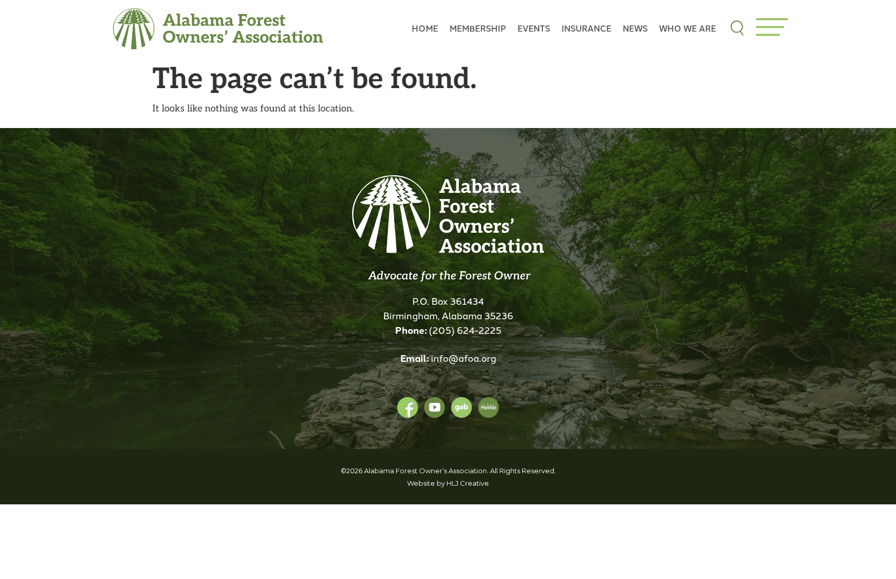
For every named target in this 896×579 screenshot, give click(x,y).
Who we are (687, 28)
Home (425, 28)
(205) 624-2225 (465, 329)
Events (533, 28)
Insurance (586, 28)
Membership (478, 28)
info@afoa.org (463, 357)
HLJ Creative (467, 483)
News (635, 28)
